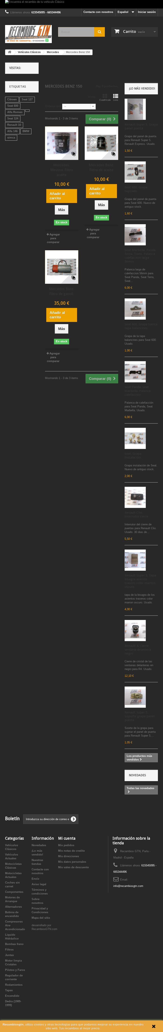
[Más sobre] (27, 110)
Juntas (9, 955)
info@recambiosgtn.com (128, 886)
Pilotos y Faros (15, 970)
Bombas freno (14, 944)
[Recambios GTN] (28, 34)
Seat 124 (12, 118)
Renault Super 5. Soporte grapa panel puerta (140, 716)
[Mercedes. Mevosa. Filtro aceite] (61, 143)
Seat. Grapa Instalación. (133, 455)
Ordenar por (53, 106)
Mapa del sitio (41, 917)
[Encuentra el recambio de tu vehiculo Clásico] (81, 4)
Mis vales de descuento (73, 867)
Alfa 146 (12, 131)
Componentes (14, 892)
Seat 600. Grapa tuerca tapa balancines (141, 326)
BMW (25, 131)
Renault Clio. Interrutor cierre (136, 514)
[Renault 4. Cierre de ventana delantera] (135, 630)
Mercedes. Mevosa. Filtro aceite (61, 170)
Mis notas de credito (71, 850)
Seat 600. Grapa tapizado (136, 189)
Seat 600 (12, 105)
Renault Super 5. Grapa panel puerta (141, 126)
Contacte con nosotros (98, 12)
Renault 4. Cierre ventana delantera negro (138, 649)
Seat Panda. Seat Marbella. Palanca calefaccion (137, 391)
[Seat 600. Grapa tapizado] (135, 172)
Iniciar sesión (147, 12)
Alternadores (13, 906)
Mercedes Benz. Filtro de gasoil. (61, 291)
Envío (35, 878)
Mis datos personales (72, 861)
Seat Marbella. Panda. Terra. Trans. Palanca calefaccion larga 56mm (140, 255)
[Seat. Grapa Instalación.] (135, 438)
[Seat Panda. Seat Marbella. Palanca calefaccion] (135, 371)
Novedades (137, 775)
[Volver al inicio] (10, 52)
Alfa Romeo (14, 112)
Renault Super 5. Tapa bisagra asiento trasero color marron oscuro (140, 581)
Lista (115, 100)
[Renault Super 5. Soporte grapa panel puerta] (135, 697)
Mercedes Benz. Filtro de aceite (101, 167)
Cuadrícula (105, 100)
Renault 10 (14, 124)
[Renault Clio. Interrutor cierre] (135, 497)
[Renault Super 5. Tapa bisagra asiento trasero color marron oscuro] (135, 560)
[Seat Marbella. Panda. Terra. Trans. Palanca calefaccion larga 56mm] (135, 234)
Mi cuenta (66, 838)
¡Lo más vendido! (142, 88)
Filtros (9, 949)
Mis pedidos (66, 845)
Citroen (12, 99)
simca (11, 137)
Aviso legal (39, 884)
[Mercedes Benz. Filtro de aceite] (101, 143)
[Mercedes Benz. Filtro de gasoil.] (61, 267)
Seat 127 (27, 99)
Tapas (9, 990)
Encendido (12, 995)
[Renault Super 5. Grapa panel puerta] (135, 109)
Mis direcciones (68, 856)
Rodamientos (13, 984)
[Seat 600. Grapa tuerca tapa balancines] (135, 309)
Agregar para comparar (53, 238)
